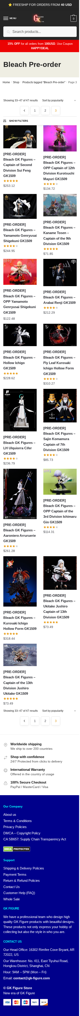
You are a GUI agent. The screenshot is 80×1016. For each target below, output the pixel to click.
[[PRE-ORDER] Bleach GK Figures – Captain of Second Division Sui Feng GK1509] (20, 135)
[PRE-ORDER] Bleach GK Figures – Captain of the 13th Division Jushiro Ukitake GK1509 (19, 682)
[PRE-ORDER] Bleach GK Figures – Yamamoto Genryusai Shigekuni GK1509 (20, 233)
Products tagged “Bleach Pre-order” (43, 82)
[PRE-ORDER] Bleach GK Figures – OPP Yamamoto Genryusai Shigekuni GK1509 (19, 301)
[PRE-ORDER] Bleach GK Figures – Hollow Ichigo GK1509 (19, 360)
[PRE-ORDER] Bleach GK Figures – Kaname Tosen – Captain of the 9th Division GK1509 (59, 233)
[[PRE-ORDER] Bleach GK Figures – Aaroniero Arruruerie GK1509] (20, 494)
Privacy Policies (15, 827)
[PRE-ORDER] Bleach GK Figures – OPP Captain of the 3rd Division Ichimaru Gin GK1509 (59, 511)
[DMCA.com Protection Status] (16, 850)
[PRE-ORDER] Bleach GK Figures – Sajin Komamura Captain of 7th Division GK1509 (59, 439)
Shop (16, 82)
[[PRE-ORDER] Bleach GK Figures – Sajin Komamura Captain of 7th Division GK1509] (60, 405)
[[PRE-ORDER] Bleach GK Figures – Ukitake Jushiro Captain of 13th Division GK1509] (60, 573)
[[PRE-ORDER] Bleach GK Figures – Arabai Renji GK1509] (60, 272)
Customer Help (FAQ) (19, 893)
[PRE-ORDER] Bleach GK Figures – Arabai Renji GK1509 (59, 297)
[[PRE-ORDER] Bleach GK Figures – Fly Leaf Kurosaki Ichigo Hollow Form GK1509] (60, 335)
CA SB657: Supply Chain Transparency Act (34, 839)
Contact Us (11, 887)
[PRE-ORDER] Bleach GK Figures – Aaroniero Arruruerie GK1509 (19, 533)
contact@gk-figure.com (31, 978)
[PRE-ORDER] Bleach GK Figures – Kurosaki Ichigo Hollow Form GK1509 (19, 620)
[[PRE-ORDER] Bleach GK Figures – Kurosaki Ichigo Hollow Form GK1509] (20, 581)
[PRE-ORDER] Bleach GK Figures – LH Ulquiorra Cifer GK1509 (19, 445)
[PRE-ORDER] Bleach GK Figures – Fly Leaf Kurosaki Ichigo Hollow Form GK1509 (59, 362)
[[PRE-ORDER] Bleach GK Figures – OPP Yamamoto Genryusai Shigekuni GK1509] (20, 272)
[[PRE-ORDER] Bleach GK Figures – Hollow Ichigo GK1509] (20, 335)
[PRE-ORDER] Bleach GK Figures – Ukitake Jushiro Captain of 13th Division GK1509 (59, 606)
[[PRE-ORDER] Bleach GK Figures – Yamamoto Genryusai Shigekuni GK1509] (20, 206)
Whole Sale (11, 899)
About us (9, 814)
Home (6, 82)
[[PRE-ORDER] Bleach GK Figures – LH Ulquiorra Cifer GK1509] (20, 410)
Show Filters (18, 120)
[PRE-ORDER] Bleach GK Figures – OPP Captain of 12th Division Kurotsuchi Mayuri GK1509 (59, 168)
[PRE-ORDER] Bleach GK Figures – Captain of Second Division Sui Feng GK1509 (19, 165)
